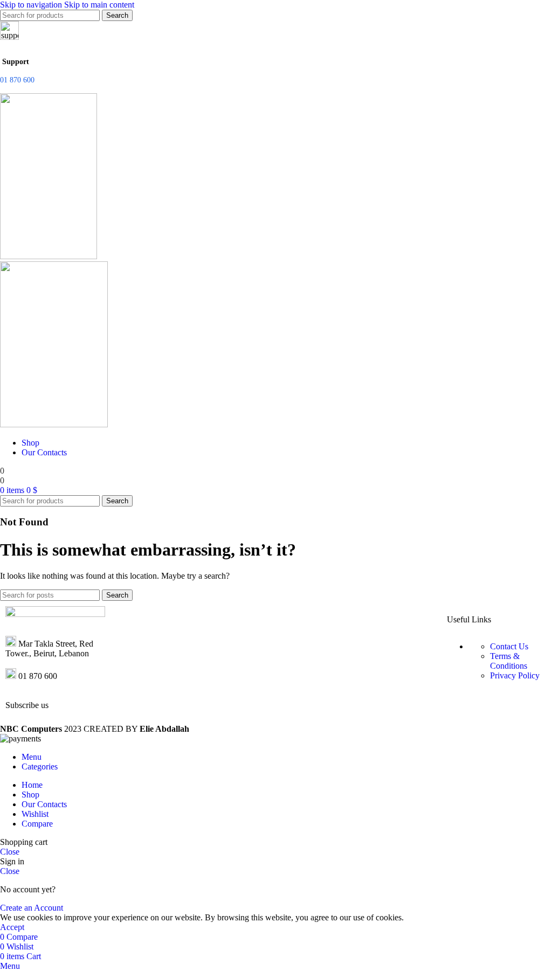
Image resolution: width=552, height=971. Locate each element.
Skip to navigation (32, 4)
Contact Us (509, 646)
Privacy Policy (515, 675)
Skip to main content (99, 4)
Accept (12, 927)
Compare (37, 823)
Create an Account (31, 907)
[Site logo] (48, 256)
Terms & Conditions (508, 660)
